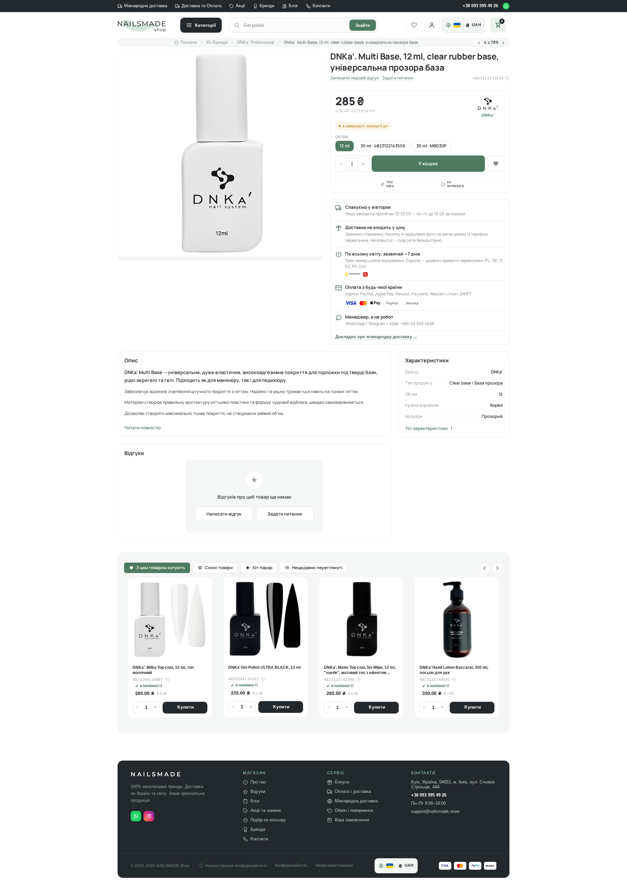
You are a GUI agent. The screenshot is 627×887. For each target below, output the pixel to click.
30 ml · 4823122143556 (383, 146)
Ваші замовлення (352, 820)
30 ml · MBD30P (431, 146)
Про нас (258, 782)
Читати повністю (142, 428)
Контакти (321, 6)
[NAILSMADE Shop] (145, 25)
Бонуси (342, 782)
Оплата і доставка (353, 791)
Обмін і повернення (354, 810)
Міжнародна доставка (145, 6)
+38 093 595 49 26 (480, 6)
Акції (240, 6)
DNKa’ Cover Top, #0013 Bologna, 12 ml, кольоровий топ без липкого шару (457, 670)
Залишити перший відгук (354, 78)
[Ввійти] (431, 25)
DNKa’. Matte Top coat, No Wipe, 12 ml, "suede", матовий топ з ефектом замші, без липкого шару (264, 670)
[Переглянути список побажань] (414, 25)
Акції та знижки (265, 810)
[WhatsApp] (506, 6)
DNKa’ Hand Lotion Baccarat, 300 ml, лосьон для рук (358, 670)
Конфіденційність (291, 865)
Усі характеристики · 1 (429, 428)
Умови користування (334, 865)
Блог (293, 6)
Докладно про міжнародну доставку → (376, 337)
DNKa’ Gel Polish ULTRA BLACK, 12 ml (169, 667)
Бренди (267, 6)
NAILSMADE (156, 774)
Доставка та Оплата (201, 6)
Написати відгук (223, 514)
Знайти (362, 25)
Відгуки (257, 791)
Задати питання (397, 78)
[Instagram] (149, 816)
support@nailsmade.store (435, 811)
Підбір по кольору (268, 820)
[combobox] (294, 25)
